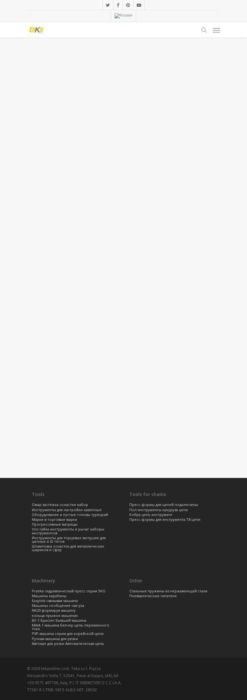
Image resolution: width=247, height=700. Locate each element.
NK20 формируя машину (54, 610)
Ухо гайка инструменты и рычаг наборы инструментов (68, 531)
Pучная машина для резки (55, 639)
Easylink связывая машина (55, 601)
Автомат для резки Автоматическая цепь (68, 644)
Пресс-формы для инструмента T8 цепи (164, 520)
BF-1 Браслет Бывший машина (59, 620)
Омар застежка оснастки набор (60, 505)
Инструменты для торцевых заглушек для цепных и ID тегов (69, 540)
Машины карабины (49, 596)
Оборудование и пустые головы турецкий (70, 515)
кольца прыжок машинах (55, 616)
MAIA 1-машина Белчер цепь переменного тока (70, 627)
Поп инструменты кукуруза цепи (158, 510)
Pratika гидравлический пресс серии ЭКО (68, 591)
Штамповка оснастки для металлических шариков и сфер (68, 548)
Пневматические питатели (153, 596)
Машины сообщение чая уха (58, 606)
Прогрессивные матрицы (55, 524)
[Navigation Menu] (216, 30)
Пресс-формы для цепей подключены (163, 505)
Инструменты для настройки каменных (67, 510)
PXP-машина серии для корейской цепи (68, 634)
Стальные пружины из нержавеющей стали (168, 591)
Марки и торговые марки (54, 520)
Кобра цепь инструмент (150, 515)
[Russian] (123, 16)
